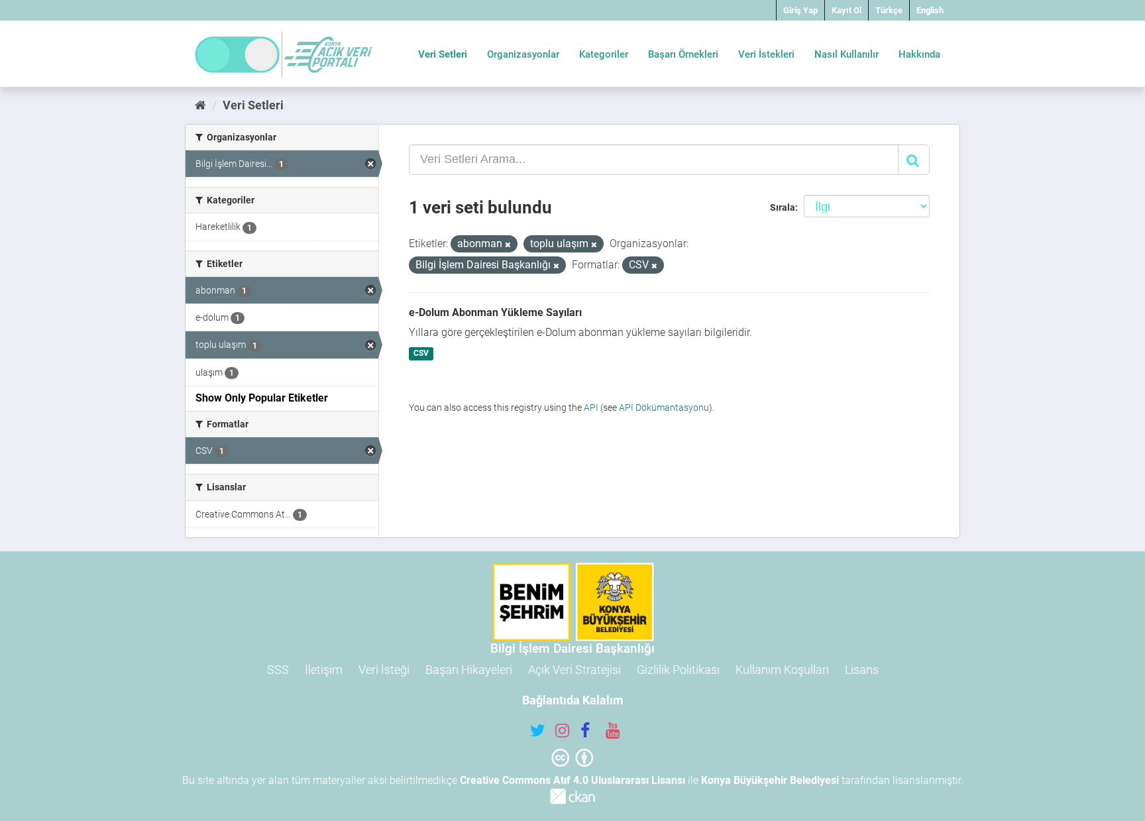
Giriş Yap (800, 10)
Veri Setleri (442, 54)
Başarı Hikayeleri (468, 670)
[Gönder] (914, 159)
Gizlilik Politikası (678, 670)
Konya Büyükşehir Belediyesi (770, 780)
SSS (278, 670)
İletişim (324, 670)
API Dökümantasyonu (664, 407)
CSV (421, 353)
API (591, 407)
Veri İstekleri (766, 54)
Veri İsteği (383, 670)
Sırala (782, 207)
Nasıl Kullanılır (846, 54)
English (930, 10)
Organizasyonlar (523, 54)
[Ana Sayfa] (200, 105)
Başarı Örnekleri (683, 54)
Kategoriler (603, 54)
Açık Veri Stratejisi (574, 670)
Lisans (862, 670)
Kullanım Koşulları (782, 670)
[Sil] (508, 245)
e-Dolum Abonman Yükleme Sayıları (495, 312)
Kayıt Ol (846, 10)
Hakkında (919, 54)
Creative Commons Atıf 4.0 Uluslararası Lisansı (572, 780)
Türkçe (888, 10)
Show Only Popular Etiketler (261, 398)
